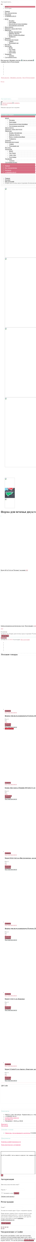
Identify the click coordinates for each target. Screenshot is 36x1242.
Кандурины (12, 22)
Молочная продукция (11, 40)
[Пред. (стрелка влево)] (1, 1228)
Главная (7, 11)
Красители (8, 46)
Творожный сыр (13, 43)
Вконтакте (4, 1124)
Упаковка (7, 38)
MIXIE (7, 19)
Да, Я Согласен (29, 1240)
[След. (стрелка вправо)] (3, 1228)
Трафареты (12, 36)
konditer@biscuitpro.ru (12, 1118)
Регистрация (6, 1223)
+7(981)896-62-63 (10, 16)
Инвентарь (8, 30)
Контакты (8, 14)
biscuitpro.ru (9, 1119)
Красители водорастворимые (18, 24)
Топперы (11, 55)
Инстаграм (4, 1126)
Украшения (8, 54)
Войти (16, 1193)
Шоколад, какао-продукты (13, 28)
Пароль (3, 1189)
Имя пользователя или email (10, 1184)
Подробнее (8, 796)
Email (3, 1207)
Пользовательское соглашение (11, 1145)
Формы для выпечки (15, 32)
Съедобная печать (11, 57)
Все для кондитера (11, 13)
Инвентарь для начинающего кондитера (17, 1133)
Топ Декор (12, 49)
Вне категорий (25, 639)
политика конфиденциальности (12, 1219)
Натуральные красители (16, 25)
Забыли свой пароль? (7, 1196)
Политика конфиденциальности (11, 1142)
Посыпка (11, 20)
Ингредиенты (9, 27)
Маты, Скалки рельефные (17, 35)
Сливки (11, 41)
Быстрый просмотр (11, 712)
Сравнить (4, 638)
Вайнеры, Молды (14, 33)
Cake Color (12, 51)
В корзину (5, 636)
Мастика (7, 44)
